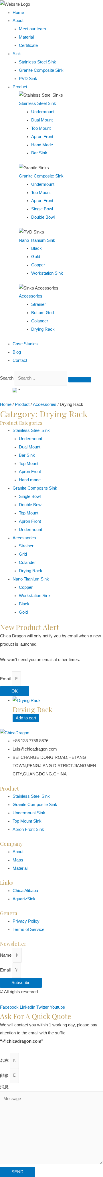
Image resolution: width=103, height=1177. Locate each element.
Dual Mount (29, 447)
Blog (17, 352)
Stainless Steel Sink (37, 62)
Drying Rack (30, 570)
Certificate (28, 45)
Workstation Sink (35, 595)
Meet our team (32, 29)
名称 (5, 1060)
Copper (26, 587)
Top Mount (28, 463)
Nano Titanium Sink (37, 240)
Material (26, 37)
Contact (20, 360)
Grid (23, 554)
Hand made (30, 480)
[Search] (79, 379)
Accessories (30, 296)
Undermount (30, 438)
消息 (4, 1087)
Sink (17, 53)
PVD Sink (28, 78)
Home (18, 12)
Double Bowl (30, 504)
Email (6, 679)
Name (6, 955)
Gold (23, 612)
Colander (27, 562)
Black (24, 604)
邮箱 (5, 1075)
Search (6, 378)
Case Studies (25, 344)
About (18, 20)
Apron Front (30, 471)
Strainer (26, 546)
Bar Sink (27, 455)
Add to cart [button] (26, 718)
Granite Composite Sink (41, 70)
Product (20, 87)
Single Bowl (30, 496)
